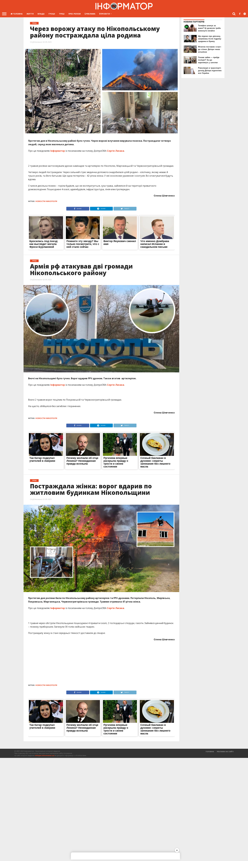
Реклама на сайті (225, 751)
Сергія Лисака (115, 150)
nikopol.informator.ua (44, 755)
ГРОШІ (52, 13)
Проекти (105, 13)
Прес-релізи (74, 13)
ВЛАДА (41, 13)
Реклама (90, 13)
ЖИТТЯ (30, 13)
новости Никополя (46, 201)
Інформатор (57, 150)
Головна (17, 13)
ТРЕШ (61, 13)
